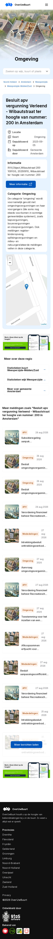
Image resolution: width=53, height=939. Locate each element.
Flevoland (7, 839)
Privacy (6, 895)
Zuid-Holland (9, 886)
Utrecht (6, 877)
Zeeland (6, 882)
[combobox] (26, 71)
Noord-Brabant (11, 863)
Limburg (7, 858)
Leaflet (43, 324)
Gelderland (8, 848)
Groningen (8, 853)
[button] (26, 287)
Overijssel (7, 872)
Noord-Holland (11, 867)
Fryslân (6, 844)
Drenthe (7, 834)
